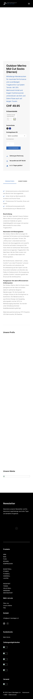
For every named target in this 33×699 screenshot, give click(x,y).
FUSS (5, 559)
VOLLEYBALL (7, 588)
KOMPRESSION (8, 563)
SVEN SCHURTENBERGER (16, 463)
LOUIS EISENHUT (16, 365)
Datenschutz (12, 695)
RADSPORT (6, 583)
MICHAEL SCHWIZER (16, 430)
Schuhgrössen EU (12, 132)
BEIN (4, 557)
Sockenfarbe (10, 125)
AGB (5, 695)
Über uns (6, 603)
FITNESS (6, 571)
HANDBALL (6, 576)
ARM (4, 554)
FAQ (4, 608)
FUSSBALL (6, 574)
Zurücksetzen (10, 139)
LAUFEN (5, 578)
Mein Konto (6, 637)
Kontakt (6, 613)
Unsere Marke (7, 605)
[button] (29, 3)
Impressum (25, 692)
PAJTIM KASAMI (16, 398)
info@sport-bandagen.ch (11, 618)
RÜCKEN (6, 561)
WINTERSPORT (8, 593)
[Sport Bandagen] (10, 3)
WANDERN (6, 590)
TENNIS (5, 586)
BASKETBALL (7, 569)
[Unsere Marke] (16, 477)
